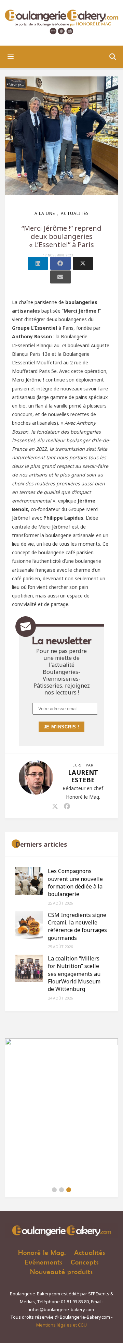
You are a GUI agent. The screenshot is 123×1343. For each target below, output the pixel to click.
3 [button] (68, 1189)
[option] (61, 1110)
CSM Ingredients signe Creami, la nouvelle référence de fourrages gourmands (77, 926)
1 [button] (54, 1189)
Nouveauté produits (61, 1271)
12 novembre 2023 (58, 255)
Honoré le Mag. (42, 1252)
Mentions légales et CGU (61, 1325)
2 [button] (61, 1189)
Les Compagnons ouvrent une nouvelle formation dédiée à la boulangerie (75, 882)
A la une (45, 213)
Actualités (75, 213)
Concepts (85, 1262)
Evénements (44, 1262)
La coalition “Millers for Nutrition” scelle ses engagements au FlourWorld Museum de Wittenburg (74, 974)
